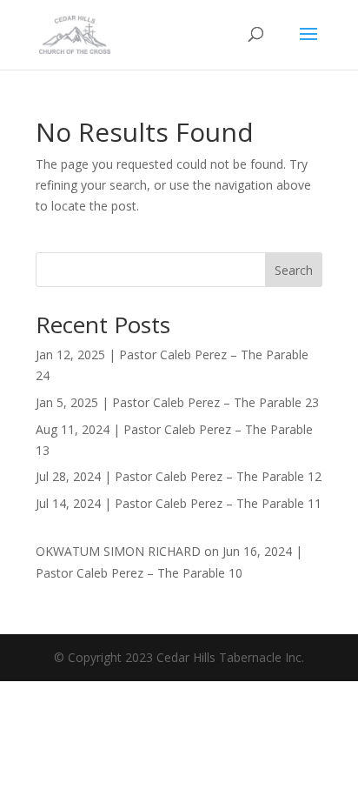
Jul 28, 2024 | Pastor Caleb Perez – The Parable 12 (179, 476)
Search (294, 270)
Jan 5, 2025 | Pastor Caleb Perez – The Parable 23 (177, 402)
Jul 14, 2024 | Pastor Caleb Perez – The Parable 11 (179, 503)
